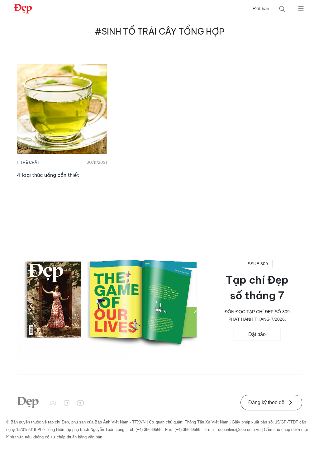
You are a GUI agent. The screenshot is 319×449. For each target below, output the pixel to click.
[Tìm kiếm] (282, 9)
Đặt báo (261, 8)
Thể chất (30, 162)
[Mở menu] (301, 8)
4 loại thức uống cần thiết (48, 175)
